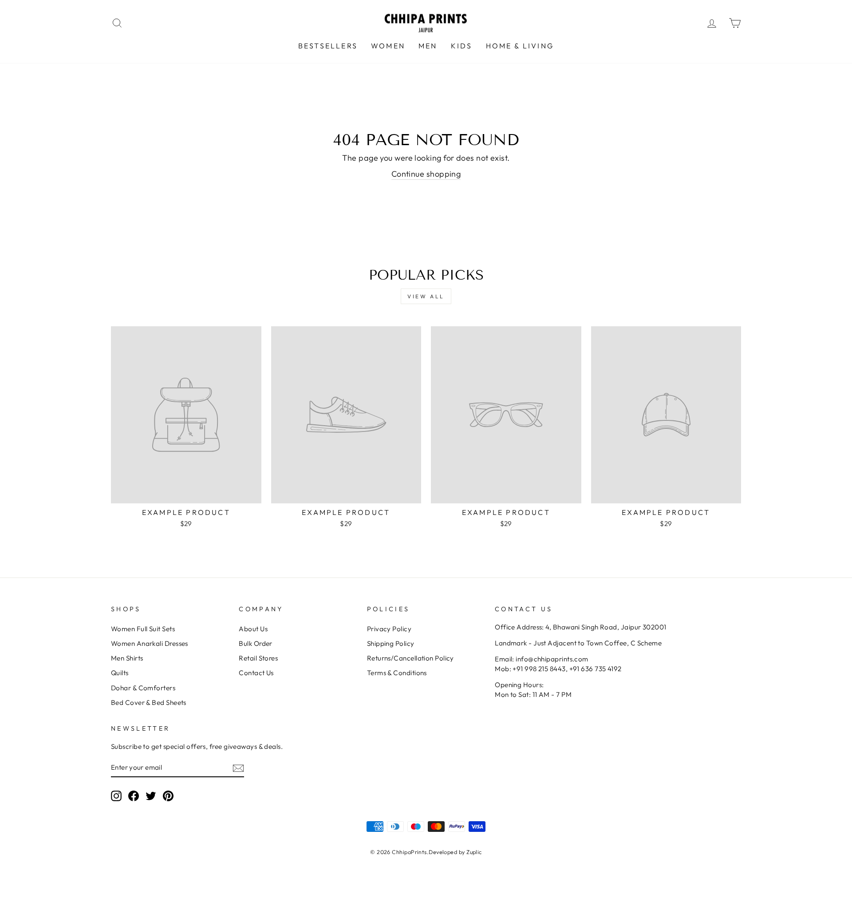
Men (428, 45)
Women (388, 45)
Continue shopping (426, 174)
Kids (462, 45)
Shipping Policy (390, 643)
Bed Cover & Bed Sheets (148, 702)
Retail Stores (258, 658)
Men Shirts (127, 658)
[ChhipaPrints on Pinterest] (168, 796)
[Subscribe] (238, 768)
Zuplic (474, 851)
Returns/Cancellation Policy (410, 658)
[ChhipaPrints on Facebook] (133, 796)
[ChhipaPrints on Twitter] (151, 796)
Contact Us (256, 673)
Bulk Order (255, 643)
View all (426, 296)
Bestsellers (328, 45)
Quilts (120, 673)
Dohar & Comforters (143, 688)
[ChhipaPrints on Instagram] (116, 796)
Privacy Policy (389, 629)
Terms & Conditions (397, 673)
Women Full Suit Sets (143, 629)
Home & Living (520, 45)
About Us (253, 629)
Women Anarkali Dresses (149, 643)
